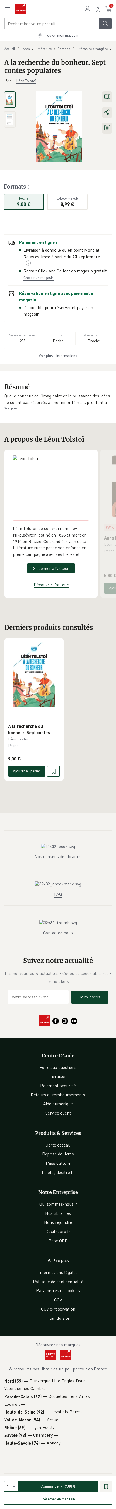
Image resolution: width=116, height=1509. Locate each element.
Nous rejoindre (58, 1222)
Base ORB (58, 1240)
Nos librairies (58, 1213)
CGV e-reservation (58, 1309)
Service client (58, 1113)
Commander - (58, 1486)
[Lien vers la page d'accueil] (20, 9)
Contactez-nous (58, 932)
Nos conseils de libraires (58, 856)
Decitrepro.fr (58, 1231)
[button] (58, 399)
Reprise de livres (58, 1154)
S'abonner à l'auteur (51, 568)
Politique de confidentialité (58, 1281)
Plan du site (58, 1318)
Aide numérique (58, 1103)
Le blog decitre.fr (58, 1172)
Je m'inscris (89, 996)
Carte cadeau (58, 1145)
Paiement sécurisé (58, 1085)
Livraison (58, 1076)
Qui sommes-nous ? (58, 1204)
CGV (58, 1299)
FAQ (58, 894)
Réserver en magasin (58, 1499)
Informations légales (58, 1272)
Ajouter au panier (26, 771)
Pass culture (58, 1163)
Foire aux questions (58, 1067)
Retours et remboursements (58, 1094)
